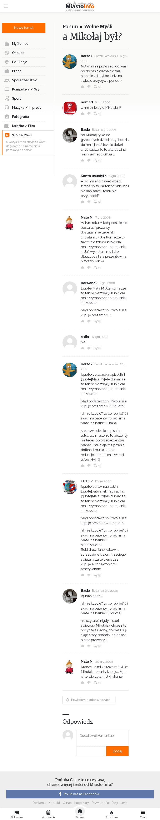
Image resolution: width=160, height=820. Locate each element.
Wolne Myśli (22, 135)
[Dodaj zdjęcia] (77, 751)
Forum (70, 26)
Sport (16, 98)
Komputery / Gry (25, 89)
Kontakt (54, 803)
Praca (16, 71)
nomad (87, 102)
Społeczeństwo (24, 80)
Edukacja (19, 62)
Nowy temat (24, 28)
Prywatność (100, 803)
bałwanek (89, 283)
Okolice (18, 53)
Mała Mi (87, 217)
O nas (67, 803)
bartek (86, 56)
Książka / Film (23, 126)
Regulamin (120, 803)
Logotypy (81, 803)
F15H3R (87, 481)
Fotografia (20, 117)
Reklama (39, 803)
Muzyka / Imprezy (26, 108)
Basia (85, 130)
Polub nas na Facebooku (82, 794)
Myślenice (20, 44)
